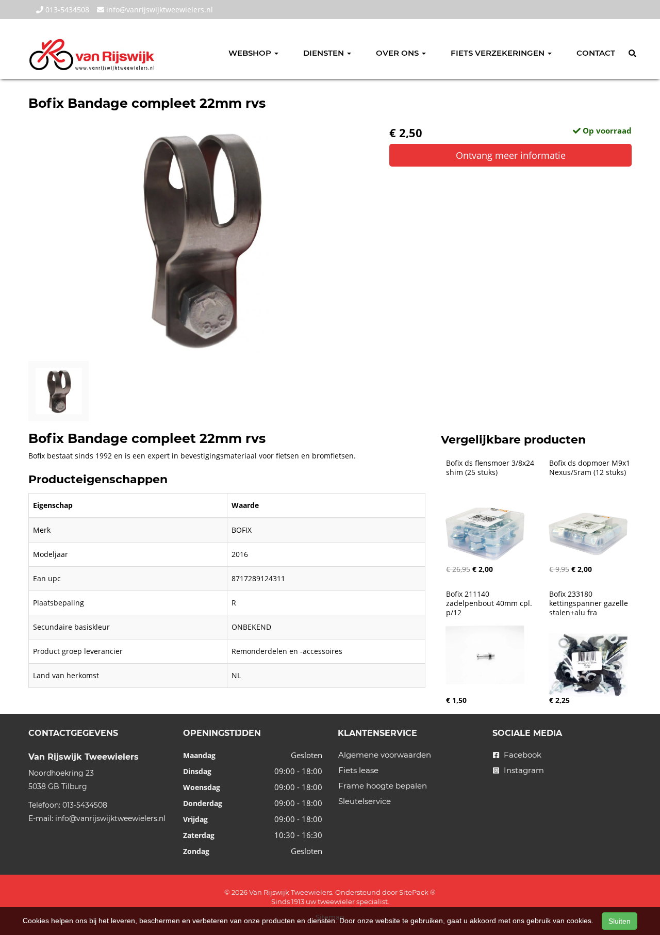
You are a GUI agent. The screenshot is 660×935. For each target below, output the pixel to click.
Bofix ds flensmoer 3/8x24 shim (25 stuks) (491, 467)
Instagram (523, 770)
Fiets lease (358, 770)
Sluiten (619, 921)
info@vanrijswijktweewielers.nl (158, 9)
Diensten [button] (324, 53)
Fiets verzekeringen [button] (499, 53)
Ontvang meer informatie (511, 155)
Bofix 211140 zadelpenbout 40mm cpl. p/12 (490, 603)
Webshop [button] (250, 53)
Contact (595, 53)
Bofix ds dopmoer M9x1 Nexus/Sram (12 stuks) (590, 467)
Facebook (521, 755)
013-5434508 (66, 9)
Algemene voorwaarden (384, 755)
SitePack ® (417, 892)
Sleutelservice (364, 801)
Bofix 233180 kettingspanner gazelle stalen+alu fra (589, 603)
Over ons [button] (398, 53)
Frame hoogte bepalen (382, 786)
